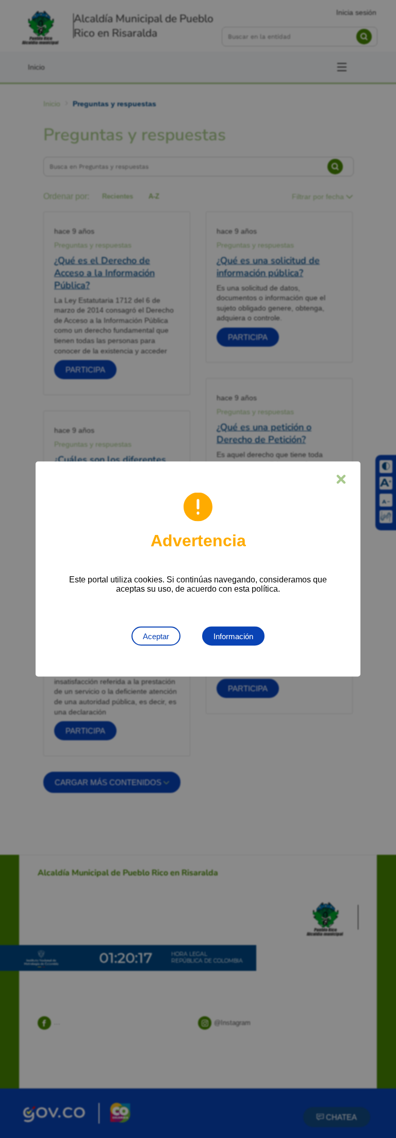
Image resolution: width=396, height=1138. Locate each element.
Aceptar (156, 636)
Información (233, 636)
